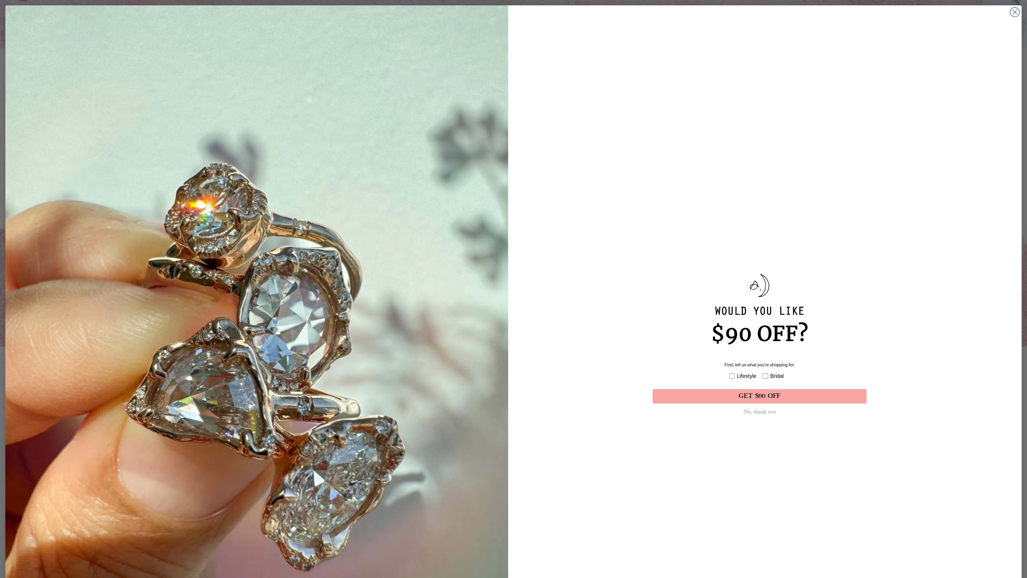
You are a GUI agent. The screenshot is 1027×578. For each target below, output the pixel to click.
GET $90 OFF (759, 396)
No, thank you (760, 411)
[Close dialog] (1015, 12)
